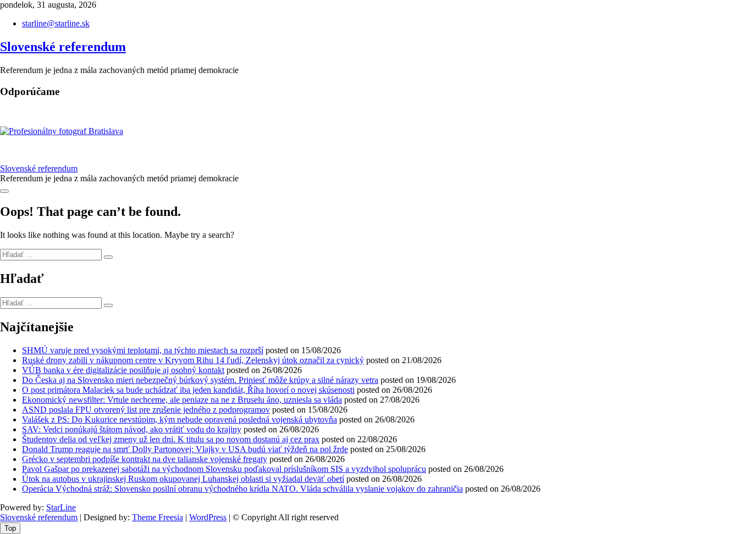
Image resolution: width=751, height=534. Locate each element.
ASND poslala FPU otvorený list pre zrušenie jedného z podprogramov (146, 409)
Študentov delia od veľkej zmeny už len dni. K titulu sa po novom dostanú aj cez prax (170, 439)
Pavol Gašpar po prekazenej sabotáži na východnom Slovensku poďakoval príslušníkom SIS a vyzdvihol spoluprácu (224, 469)
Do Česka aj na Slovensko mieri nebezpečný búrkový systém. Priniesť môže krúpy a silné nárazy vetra (200, 380)
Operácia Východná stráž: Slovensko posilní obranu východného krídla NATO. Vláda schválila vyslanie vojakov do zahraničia (242, 488)
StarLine (61, 507)
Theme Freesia (157, 517)
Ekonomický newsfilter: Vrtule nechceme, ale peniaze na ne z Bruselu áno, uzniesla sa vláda (182, 399)
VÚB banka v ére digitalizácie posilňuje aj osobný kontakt (123, 370)
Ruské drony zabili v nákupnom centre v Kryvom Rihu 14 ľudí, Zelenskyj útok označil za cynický (193, 360)
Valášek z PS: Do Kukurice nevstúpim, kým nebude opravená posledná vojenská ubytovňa (179, 419)
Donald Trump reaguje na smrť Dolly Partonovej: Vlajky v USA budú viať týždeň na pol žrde (185, 449)
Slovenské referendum (63, 47)
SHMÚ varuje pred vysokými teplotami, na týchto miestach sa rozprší (142, 350)
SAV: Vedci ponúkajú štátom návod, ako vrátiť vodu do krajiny (131, 429)
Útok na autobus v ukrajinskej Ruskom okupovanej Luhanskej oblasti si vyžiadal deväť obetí (183, 478)
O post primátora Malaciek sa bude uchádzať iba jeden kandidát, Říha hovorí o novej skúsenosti (188, 389)
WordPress (208, 517)
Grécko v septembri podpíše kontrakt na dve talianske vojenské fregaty (144, 459)
